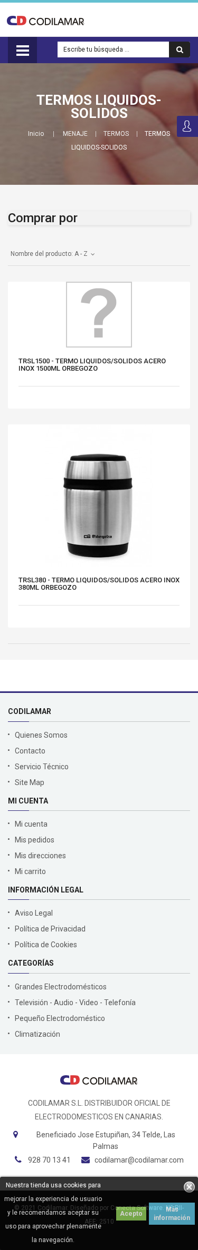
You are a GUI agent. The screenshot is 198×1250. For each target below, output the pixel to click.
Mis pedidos (34, 840)
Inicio (36, 133)
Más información (172, 1214)
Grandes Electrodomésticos (61, 987)
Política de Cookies (46, 944)
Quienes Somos (41, 735)
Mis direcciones (40, 855)
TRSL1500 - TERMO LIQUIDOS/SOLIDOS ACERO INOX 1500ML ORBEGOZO (92, 365)
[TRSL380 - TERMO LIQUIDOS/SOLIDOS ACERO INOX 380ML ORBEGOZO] (99, 495)
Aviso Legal (34, 913)
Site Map (29, 782)
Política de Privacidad (50, 929)
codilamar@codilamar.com (139, 1160)
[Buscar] (179, 49)
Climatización (37, 1034)
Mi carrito (30, 871)
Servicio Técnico (42, 766)
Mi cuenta (31, 824)
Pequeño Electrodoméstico (60, 1018)
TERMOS (116, 133)
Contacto (30, 751)
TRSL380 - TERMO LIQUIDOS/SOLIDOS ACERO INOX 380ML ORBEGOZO (99, 584)
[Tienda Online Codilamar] (45, 20)
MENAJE (75, 133)
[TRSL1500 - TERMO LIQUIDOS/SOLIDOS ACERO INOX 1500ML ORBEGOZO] (99, 315)
